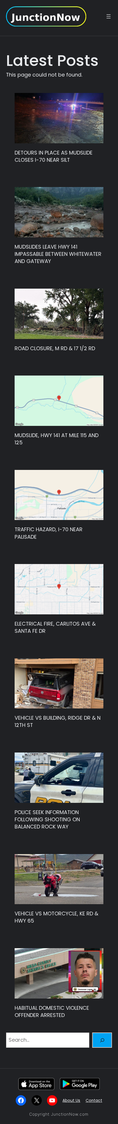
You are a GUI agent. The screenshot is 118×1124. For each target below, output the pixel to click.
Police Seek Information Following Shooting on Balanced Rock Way (47, 819)
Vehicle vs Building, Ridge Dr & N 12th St (58, 721)
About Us (71, 1100)
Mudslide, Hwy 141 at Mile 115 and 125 (57, 439)
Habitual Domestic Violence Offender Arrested (52, 1011)
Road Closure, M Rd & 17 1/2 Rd (55, 348)
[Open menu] (108, 16)
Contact (94, 1100)
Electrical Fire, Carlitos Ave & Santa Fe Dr (55, 627)
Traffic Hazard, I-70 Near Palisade (48, 533)
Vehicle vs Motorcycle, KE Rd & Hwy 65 (56, 917)
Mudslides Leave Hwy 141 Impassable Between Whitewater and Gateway (58, 254)
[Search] (102, 1040)
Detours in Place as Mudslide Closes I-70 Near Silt (54, 156)
